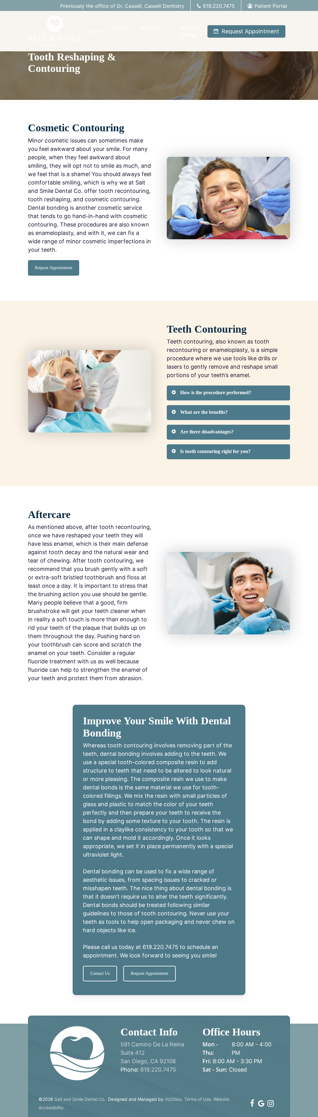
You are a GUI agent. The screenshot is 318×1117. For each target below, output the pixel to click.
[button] (53, 268)
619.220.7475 (160, 947)
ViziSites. (174, 1099)
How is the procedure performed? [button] (215, 392)
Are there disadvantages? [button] (207, 431)
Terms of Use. (198, 1099)
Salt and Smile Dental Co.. (80, 1099)
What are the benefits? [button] (204, 412)
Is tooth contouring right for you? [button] (215, 451)
